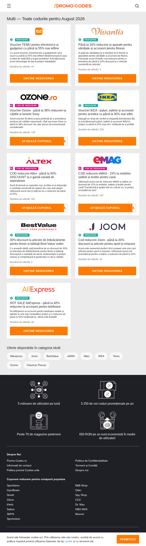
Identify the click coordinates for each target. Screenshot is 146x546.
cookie (68, 541)
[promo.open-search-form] (137, 6)
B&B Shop (81, 485)
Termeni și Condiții (86, 465)
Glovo (10, 499)
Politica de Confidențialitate (91, 460)
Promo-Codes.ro (17, 460)
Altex (87, 356)
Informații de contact (19, 465)
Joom (34, 356)
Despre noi (81, 470)
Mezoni (79, 514)
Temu (116, 356)
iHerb (10, 504)
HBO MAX (81, 509)
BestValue (53, 356)
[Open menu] (9, 6)
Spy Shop (81, 494)
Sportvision (13, 518)
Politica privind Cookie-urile (23, 470)
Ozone (14, 365)
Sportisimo (13, 485)
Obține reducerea (39, 78)
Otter (78, 490)
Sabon (11, 509)
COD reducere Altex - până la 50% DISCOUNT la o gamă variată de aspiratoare (33, 177)
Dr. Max (80, 504)
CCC (78, 499)
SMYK (10, 514)
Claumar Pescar (36, 365)
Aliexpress (16, 356)
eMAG (71, 356)
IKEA (101, 356)
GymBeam (13, 490)
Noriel (10, 494)
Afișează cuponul (37, 141)
